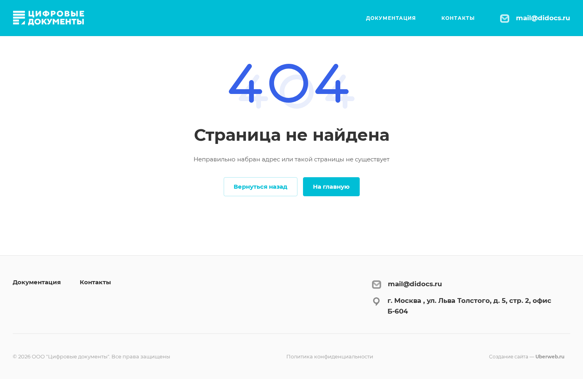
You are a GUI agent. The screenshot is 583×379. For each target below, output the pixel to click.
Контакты (95, 282)
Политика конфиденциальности (329, 356)
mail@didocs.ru (543, 18)
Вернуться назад (261, 186)
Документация (37, 282)
